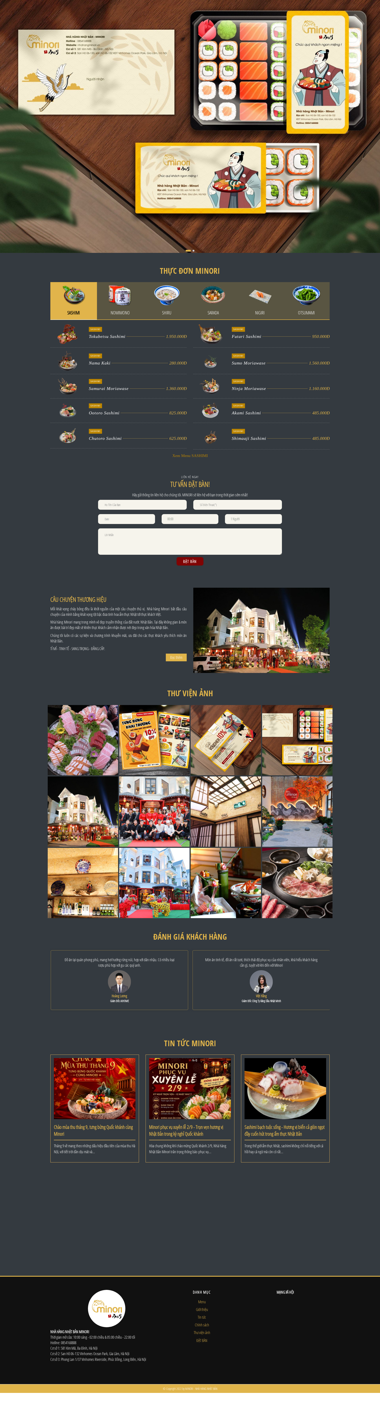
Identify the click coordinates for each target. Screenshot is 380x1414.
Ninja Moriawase (249, 388)
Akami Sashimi (246, 412)
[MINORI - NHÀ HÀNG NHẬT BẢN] (66, 11)
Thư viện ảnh (202, 1332)
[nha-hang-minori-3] (297, 739)
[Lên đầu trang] (368, 1388)
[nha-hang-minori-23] (297, 882)
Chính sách (202, 1324)
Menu (202, 1301)
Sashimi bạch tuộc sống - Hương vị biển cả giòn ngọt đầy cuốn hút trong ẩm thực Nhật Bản (285, 1130)
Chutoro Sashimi (105, 438)
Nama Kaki (100, 363)
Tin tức (202, 1317)
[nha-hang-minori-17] (226, 882)
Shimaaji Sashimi (249, 438)
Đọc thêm (176, 657)
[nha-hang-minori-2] (226, 739)
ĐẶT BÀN (201, 1340)
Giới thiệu (202, 1309)
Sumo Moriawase (249, 363)
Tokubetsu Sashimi (107, 336)
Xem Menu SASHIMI (190, 455)
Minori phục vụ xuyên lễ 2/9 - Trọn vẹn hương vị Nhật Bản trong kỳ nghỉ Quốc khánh (186, 1130)
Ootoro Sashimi (104, 412)
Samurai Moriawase (109, 388)
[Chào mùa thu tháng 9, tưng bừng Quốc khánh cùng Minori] (94, 1088)
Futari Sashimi (246, 336)
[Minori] (190, 126)
